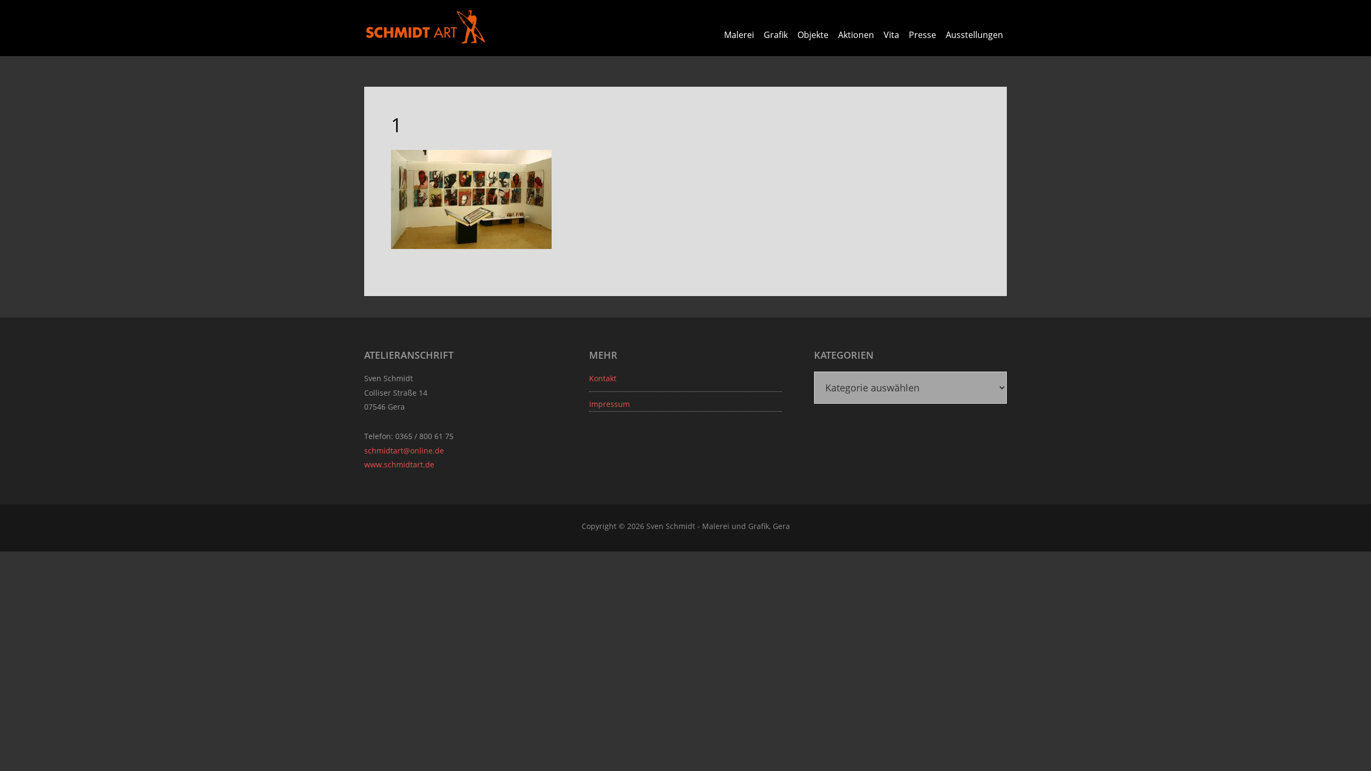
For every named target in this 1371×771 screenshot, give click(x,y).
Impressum (609, 404)
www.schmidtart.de (399, 464)
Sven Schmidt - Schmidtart (425, 27)
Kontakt (602, 378)
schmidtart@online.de (404, 450)
